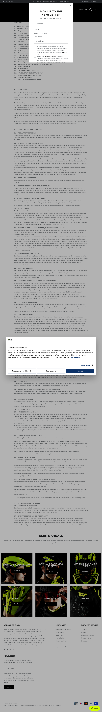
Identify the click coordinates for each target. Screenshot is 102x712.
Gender (36, 29)
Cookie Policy (75, 357)
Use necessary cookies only (22, 371)
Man (37, 33)
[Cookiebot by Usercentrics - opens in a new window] (85, 339)
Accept (80, 371)
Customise (50, 371)
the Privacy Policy (50, 56)
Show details (85, 365)
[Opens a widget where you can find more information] (94, 708)
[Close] (70, 5)
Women (44, 33)
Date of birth (38, 36)
